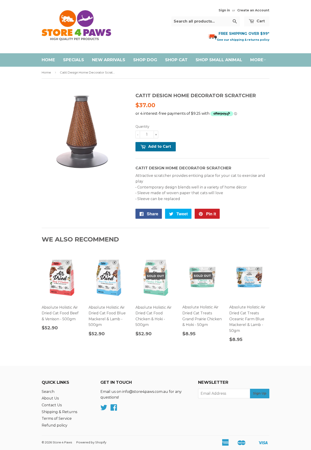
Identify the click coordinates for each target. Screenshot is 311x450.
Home (48, 59)
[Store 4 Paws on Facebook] (113, 409)
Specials (73, 59)
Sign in (224, 10)
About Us (50, 398)
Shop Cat (176, 59)
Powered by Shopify (91, 442)
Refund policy (54, 425)
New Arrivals (108, 59)
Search (48, 391)
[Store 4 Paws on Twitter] (103, 409)
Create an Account (253, 10)
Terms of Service (57, 418)
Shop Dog (145, 59)
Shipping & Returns (59, 412)
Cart (260, 21)
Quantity (142, 127)
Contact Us (52, 405)
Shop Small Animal (219, 59)
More (256, 59)
